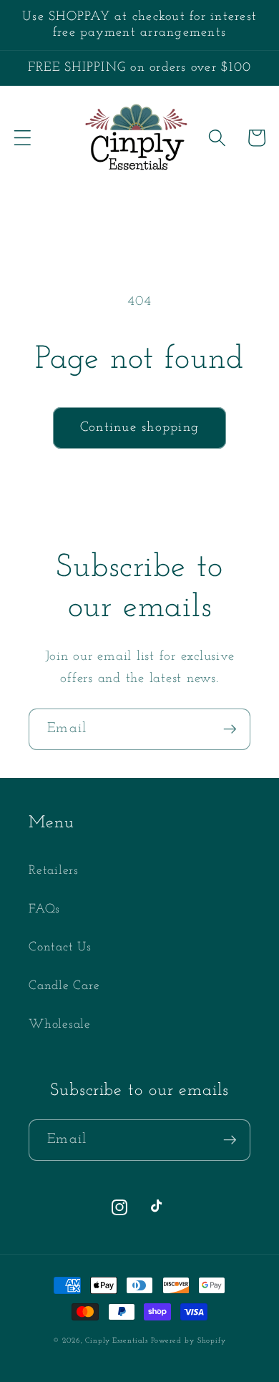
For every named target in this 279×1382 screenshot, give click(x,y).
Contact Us (60, 947)
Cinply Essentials (118, 1341)
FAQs (44, 909)
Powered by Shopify (188, 1341)
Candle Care (64, 986)
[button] (22, 137)
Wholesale (60, 1024)
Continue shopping (139, 427)
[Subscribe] (230, 729)
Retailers (54, 871)
